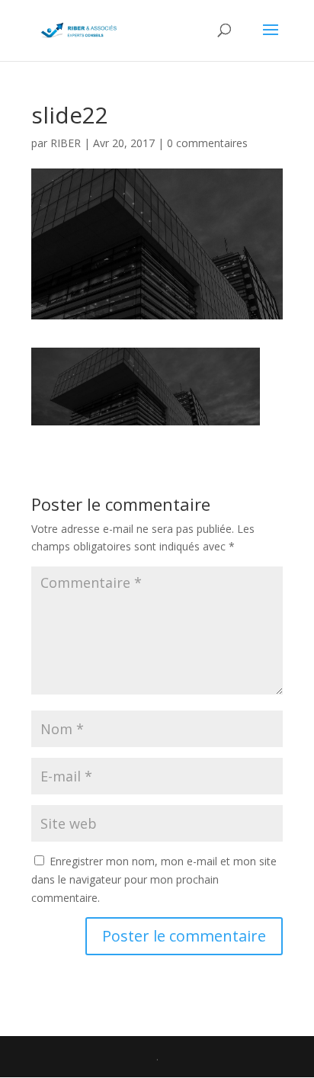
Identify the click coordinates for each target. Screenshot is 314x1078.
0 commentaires (207, 143)
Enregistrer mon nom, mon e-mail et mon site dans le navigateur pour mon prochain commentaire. (154, 879)
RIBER (65, 143)
